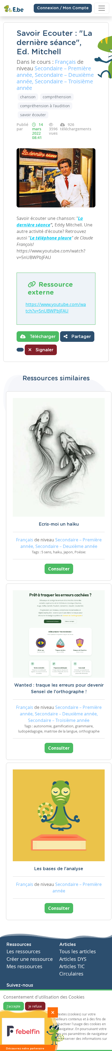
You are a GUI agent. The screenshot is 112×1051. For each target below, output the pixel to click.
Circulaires (71, 974)
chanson (28, 96)
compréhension (57, 96)
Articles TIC (72, 966)
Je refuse (35, 1006)
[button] (20, 350)
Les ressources (24, 951)
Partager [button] (80, 336)
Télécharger (41, 336)
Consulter (59, 569)
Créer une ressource (30, 959)
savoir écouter (33, 114)
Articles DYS (72, 959)
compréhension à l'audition (45, 105)
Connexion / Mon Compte (63, 8)
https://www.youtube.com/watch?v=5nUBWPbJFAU (56, 307)
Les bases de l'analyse (58, 869)
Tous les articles (77, 951)
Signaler (43, 350)
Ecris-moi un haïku (59, 524)
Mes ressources (24, 966)
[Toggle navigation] (101, 8)
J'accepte (13, 1006)
